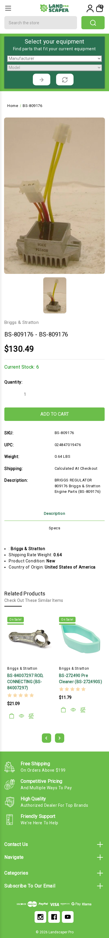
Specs (54, 528)
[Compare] (31, 715)
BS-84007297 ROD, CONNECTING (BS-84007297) (25, 681)
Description (54, 513)
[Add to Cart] (11, 715)
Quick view (21, 715)
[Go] (41, 79)
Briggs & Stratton (21, 322)
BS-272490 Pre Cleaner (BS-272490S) (80, 678)
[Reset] (65, 79)
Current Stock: (21, 367)
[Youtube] (68, 917)
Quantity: (13, 382)
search (93, 22)
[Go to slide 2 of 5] (59, 738)
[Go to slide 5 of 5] (46, 738)
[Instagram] (40, 917)
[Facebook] (54, 917)
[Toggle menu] (8, 8)
